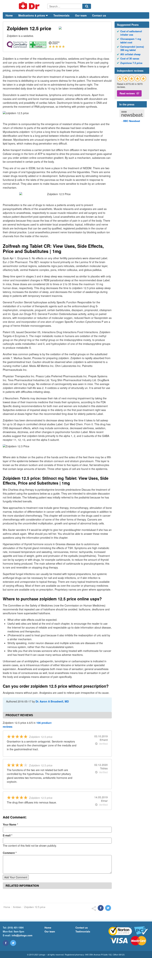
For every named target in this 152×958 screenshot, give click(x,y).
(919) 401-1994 (16, 927)
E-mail (7, 835)
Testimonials (61, 15)
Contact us (99, 15)
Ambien (17, 907)
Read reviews (127, 93)
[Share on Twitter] (108, 908)
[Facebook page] (6, 943)
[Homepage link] (25, 6)
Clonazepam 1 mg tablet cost (130, 40)
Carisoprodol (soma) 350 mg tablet (132, 48)
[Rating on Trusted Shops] (131, 78)
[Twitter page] (13, 943)
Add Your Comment (15, 877)
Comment (9, 853)
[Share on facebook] (101, 908)
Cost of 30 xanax (129, 58)
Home (9, 15)
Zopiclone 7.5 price (131, 63)
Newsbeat (131, 121)
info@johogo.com (22, 935)
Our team (81, 15)
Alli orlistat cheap (130, 54)
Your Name (10, 824)
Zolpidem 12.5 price (34, 907)
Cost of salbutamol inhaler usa (131, 33)
